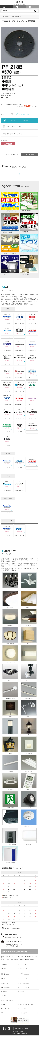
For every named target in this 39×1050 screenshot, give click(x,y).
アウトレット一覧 (24, 987)
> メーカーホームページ (11, 154)
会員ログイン (4, 1013)
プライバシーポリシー (6, 1008)
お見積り (22, 991)
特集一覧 (3, 978)
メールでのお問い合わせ (16, 952)
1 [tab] (19, 174)
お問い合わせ (4, 995)
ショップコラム (24, 1008)
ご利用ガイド (4, 964)
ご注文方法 (23, 964)
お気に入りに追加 (24, 114)
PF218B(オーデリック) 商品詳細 (11, 16)
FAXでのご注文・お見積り (7, 1000)
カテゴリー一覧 (4, 983)
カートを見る (4, 991)
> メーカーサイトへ (7, 323)
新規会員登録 (23, 1013)
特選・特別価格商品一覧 (6, 987)
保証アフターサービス (24, 973)
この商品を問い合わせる (14, 134)
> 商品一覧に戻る (29, 154)
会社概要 (3, 1004)
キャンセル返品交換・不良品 (5, 973)
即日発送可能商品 (24, 983)
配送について (23, 968)
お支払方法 (3, 968)
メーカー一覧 (23, 978)
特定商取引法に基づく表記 (26, 1004)
